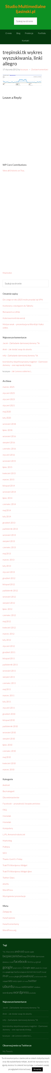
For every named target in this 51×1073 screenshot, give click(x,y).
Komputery (8, 828)
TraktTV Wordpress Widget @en (17, 871)
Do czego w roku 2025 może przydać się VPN (23, 299)
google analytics (17, 968)
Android (6, 785)
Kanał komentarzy (11, 924)
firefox (30, 962)
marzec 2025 (8, 387)
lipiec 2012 (7, 609)
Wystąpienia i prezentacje (14, 896)
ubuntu (6, 884)
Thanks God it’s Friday (12, 859)
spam (19, 981)
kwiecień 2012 (9, 627)
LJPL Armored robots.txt (14, 834)
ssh (23, 981)
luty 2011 (7, 701)
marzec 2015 (8, 479)
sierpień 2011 (9, 677)
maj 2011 (7, 689)
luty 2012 (7, 640)
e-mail (11, 962)
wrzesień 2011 (9, 670)
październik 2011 (10, 664)
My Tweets (8, 1051)
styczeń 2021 (9, 405)
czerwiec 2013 (9, 547)
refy (4, 355)
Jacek (5, 343)
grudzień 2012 (9, 578)
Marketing (7, 840)
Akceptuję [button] (37, 1069)
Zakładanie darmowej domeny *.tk (24, 343)
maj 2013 (7, 553)
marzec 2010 (8, 769)
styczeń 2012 (9, 646)
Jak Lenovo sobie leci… (22, 371)
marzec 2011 (8, 695)
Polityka (6, 846)
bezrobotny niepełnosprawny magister (20, 361)
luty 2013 (7, 566)
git (35, 962)
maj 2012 (7, 621)
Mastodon (7, 272)
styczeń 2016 (9, 454)
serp (15, 981)
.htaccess (10, 951)
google (8, 967)
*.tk (4, 952)
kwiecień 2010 (9, 763)
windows (37, 987)
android (19, 951)
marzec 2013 (8, 559)
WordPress (8, 890)
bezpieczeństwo (13, 956)
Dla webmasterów (11, 797)
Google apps (29, 967)
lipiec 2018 (7, 430)
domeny (5, 962)
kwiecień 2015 (9, 473)
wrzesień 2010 (9, 732)
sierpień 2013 (9, 541)
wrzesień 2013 (9, 535)
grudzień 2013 (9, 522)
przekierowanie (39, 976)
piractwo (11, 976)
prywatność (27, 976)
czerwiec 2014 (9, 504)
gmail (38, 962)
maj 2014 (7, 510)
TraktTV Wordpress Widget (15, 865)
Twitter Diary (9, 877)
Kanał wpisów (9, 918)
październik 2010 (10, 726)
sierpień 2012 (9, 603)
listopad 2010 (9, 720)
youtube (32, 993)
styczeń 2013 (9, 572)
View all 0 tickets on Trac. (14, 170)
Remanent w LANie (11, 312)
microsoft (37, 972)
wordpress (21, 992)
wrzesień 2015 (9, 461)
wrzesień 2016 (9, 436)
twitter (32, 981)
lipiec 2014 (7, 498)
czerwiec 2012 (9, 615)
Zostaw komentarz (39, 69)
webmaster (27, 986)
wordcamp (8, 992)
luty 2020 (7, 417)
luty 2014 (7, 516)
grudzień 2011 (9, 652)
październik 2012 (10, 590)
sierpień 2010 (9, 738)
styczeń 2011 (9, 707)
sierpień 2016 (9, 442)
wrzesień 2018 (9, 424)
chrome (30, 956)
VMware (18, 987)
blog (24, 957)
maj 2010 (7, 757)
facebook (20, 961)
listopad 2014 (9, 485)
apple (32, 952)
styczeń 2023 (9, 399)
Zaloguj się (7, 911)
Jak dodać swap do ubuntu (20, 349)
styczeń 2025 (9, 393)
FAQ (5, 809)
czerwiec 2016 (9, 448)
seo (10, 980)
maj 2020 (7, 411)
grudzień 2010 (9, 714)
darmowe (40, 956)
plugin (16, 976)
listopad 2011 (9, 658)
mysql (44, 972)
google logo (9, 972)
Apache (27, 952)
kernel (29, 972)
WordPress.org (9, 930)
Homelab (7, 816)
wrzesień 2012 (9, 596)
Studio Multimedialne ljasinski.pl (25, 9)
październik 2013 (10, 529)
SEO (5, 853)
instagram (23, 972)
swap (26, 981)
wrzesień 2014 (9, 491)
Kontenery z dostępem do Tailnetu (18, 305)
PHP (5, 976)
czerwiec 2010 (9, 751)
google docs (39, 968)
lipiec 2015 (7, 467)
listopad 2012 (9, 584)
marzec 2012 (8, 633)
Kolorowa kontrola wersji (14, 318)
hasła (16, 972)
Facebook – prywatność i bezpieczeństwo (21, 803)
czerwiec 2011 (9, 683)
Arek (5, 349)
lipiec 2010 (7, 744)
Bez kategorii (8, 791)
